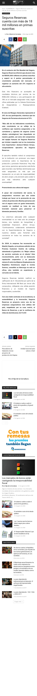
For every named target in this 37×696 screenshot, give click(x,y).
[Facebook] (11, 39)
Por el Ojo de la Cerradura (13, 34)
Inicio (3, 9)
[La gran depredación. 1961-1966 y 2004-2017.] (7, 594)
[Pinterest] (20, 39)
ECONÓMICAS (10, 9)
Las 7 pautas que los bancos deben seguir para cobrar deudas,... (23, 523)
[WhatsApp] (25, 39)
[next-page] (6, 423)
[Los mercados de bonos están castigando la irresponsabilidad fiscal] (7, 395)
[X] (15, 39)
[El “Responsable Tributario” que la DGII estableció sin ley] (7, 534)
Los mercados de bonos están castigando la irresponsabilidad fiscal (24, 395)
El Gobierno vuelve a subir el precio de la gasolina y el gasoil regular (23, 405)
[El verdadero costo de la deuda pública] (7, 416)
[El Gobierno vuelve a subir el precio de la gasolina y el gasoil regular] (7, 405)
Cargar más (17, 601)
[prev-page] (3, 423)
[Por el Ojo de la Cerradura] (3, 34)
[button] (3, 3)
